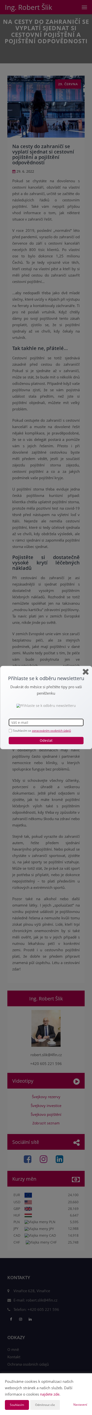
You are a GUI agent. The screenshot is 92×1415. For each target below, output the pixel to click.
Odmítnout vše (45, 1405)
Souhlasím (17, 1405)
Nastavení (80, 1404)
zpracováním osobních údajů (51, 731)
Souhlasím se (22, 731)
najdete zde (49, 1394)
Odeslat (46, 740)
